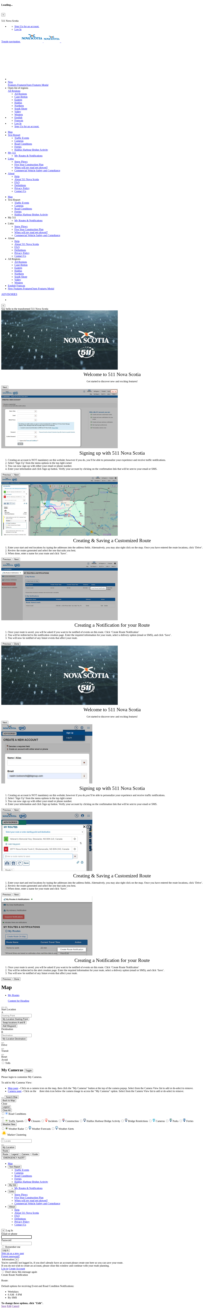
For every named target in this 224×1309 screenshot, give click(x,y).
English (18, 117)
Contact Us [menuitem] (20, 191)
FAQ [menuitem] (17, 182)
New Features (31, 288)
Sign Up (26, 26)
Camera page (14, 1091)
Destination (7, 1029)
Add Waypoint (9, 1026)
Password (6, 1240)
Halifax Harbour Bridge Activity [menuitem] (31, 149)
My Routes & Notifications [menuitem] (28, 155)
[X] (9, 59)
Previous (7, 475)
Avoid (4, 1059)
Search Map (11, 1097)
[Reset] (2, 1054)
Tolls (7, 1063)
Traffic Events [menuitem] (21, 138)
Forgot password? (10, 1256)
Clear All (6, 1110)
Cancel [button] (15, 1306)
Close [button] (4, 1103)
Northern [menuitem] (19, 105)
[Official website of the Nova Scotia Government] (32, 41)
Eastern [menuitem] (18, 99)
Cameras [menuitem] (18, 140)
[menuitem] (118, 26)
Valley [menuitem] (17, 111)
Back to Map (9, 1100)
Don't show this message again (21, 1272)
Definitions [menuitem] (20, 185)
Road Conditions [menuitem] (23, 143)
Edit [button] (9, 1306)
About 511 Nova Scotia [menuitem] (26, 179)
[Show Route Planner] (2, 1097)
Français (18, 120)
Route (5, 1151)
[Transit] (2, 1048)
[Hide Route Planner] (6, 1007)
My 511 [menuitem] (12, 152)
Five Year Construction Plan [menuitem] (28, 164)
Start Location (8, 1009)
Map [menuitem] (10, 132)
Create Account (17, 1268)
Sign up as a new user (12, 1253)
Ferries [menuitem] (17, 146)
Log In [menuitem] (17, 29)
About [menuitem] (11, 173)
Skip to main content (12, 17)
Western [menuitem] (18, 114)
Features (28, 83)
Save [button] (3, 1306)
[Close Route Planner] (2, 1007)
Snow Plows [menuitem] (21, 161)
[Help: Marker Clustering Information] (2, 1117)
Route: (4, 1280)
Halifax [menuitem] (18, 102)
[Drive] (2, 1042)
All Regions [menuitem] (20, 93)
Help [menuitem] (17, 176)
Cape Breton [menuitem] (21, 96)
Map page (13, 1088)
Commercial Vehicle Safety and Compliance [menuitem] (37, 170)
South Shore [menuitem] (20, 108)
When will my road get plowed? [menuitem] (31, 167)
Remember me (12, 1247)
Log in (4, 1268)
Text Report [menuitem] (14, 135)
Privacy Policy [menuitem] (22, 188)
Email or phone (9, 1233)
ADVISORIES (9, 294)
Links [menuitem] (11, 158)
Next (5, 387)
